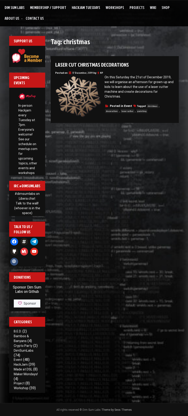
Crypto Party (23, 346)
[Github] (14, 252)
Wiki (153, 7)
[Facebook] (14, 242)
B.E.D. (18, 331)
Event (128, 106)
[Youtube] (34, 252)
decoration (112, 111)
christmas (152, 106)
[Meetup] (24, 252)
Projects (137, 7)
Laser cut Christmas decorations (92, 64)
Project (19, 383)
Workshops (115, 7)
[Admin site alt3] (14, 262)
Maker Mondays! (26, 374)
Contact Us (35, 18)
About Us (12, 18)
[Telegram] (34, 242)
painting (142, 111)
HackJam (21, 364)
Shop (166, 7)
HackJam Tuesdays (86, 7)
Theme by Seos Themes (116, 409)
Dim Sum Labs (15, 7)
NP (101, 73)
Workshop (21, 388)
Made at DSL (23, 369)
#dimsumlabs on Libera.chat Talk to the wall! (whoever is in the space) (27, 203)
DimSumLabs (23, 350)
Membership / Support (48, 7)
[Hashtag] (24, 242)
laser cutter (127, 111)
